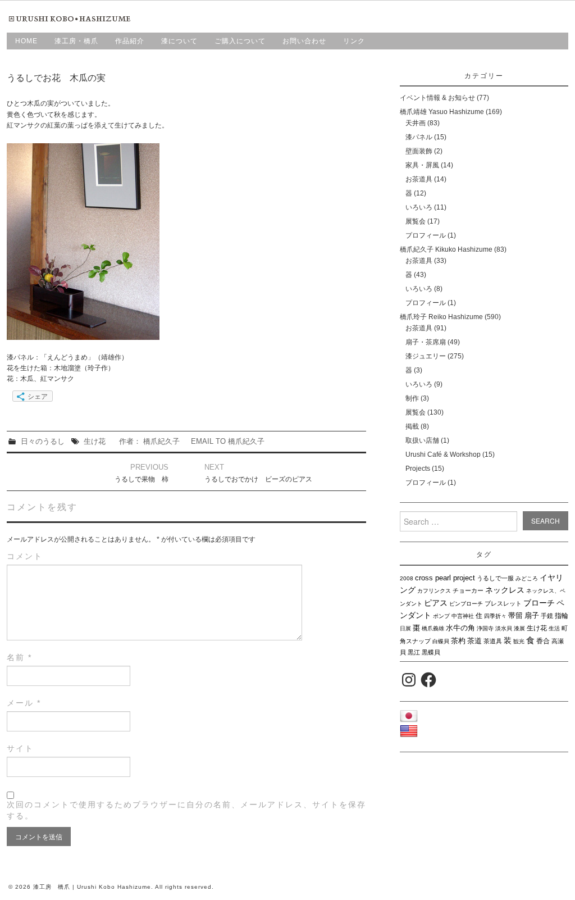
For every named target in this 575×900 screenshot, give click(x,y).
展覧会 (415, 221)
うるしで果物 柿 (141, 479)
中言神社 (462, 616)
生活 (554, 628)
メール (24, 702)
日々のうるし (43, 441)
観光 (518, 641)
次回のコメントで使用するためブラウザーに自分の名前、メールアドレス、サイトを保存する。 (186, 810)
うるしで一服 (495, 578)
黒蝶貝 (431, 652)
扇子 (531, 615)
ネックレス (504, 589)
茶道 (474, 641)
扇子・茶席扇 (425, 342)
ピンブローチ (466, 604)
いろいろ (418, 207)
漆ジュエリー (425, 356)
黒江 (414, 652)
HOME (26, 41)
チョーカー (468, 590)
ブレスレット (503, 603)
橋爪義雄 (433, 628)
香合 (543, 641)
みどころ (526, 578)
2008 (406, 578)
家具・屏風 (422, 165)
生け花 (95, 441)
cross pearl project (445, 578)
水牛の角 (460, 628)
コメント (25, 556)
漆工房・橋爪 (76, 41)
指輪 (561, 616)
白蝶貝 (440, 641)
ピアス (436, 602)
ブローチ (539, 602)
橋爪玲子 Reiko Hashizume (441, 317)
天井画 (415, 123)
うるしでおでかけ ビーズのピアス (258, 479)
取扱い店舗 (422, 440)
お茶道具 (418, 179)
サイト (20, 748)
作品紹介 (129, 41)
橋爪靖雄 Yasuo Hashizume (442, 112)
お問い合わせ (304, 41)
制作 (412, 398)
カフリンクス (434, 591)
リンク (354, 41)
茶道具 (492, 641)
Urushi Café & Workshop (443, 454)
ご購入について (240, 41)
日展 (405, 628)
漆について (179, 41)
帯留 (515, 615)
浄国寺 (485, 628)
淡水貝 (503, 628)
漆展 (519, 628)
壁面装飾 (418, 151)
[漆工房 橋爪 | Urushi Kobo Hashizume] (71, 18)
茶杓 (458, 641)
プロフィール (425, 235)
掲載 (412, 426)
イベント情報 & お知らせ (437, 98)
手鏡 (547, 615)
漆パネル (418, 137)
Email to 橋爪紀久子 (227, 441)
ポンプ (441, 616)
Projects (417, 468)
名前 (19, 657)
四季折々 (495, 616)
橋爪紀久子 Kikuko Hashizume (446, 249)
